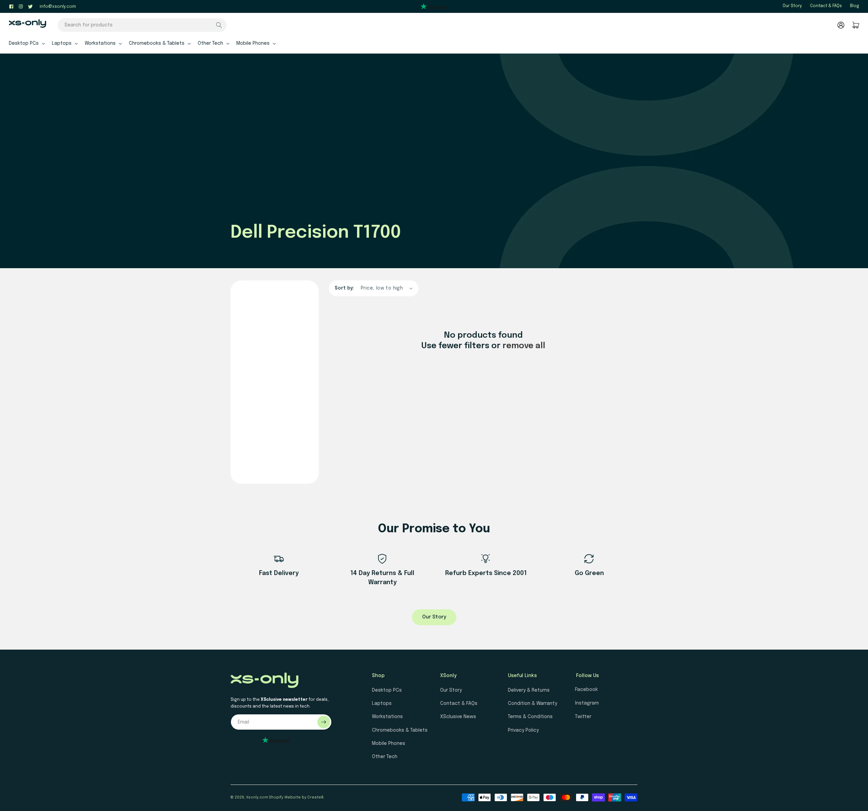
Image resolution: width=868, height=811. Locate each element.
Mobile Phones (388, 743)
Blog (854, 6)
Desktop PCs (387, 690)
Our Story (792, 6)
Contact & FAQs (826, 6)
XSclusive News (458, 716)
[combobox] (142, 25)
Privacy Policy (523, 730)
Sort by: (344, 288)
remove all (523, 346)
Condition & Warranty (532, 703)
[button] (26, 43)
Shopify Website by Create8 (296, 797)
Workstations (387, 716)
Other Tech (384, 756)
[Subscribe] (323, 722)
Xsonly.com (257, 797)
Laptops (382, 703)
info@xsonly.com (58, 7)
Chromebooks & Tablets (400, 730)
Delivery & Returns (529, 690)
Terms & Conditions (530, 716)
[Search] (219, 25)
